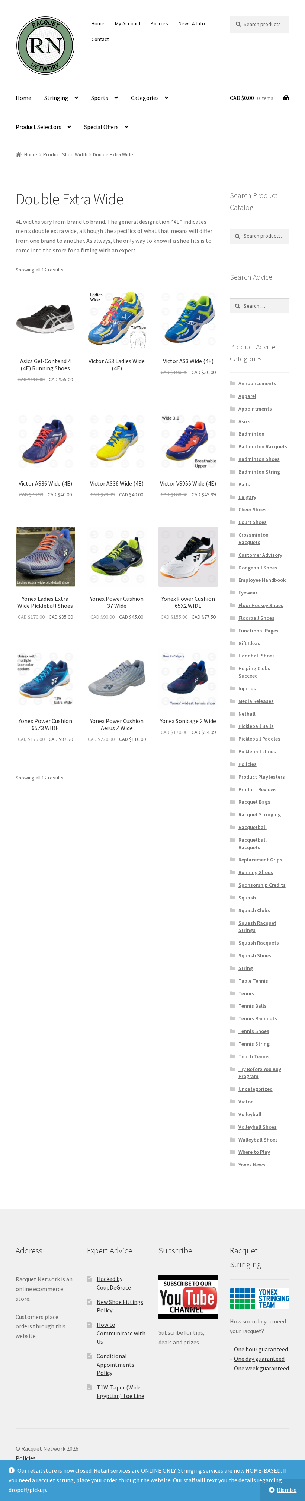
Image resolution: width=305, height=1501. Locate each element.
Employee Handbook (262, 580)
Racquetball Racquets (252, 843)
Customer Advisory (260, 555)
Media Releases (256, 701)
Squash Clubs (254, 910)
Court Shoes (252, 522)
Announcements (257, 383)
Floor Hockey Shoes (260, 605)
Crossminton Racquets (253, 538)
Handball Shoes (256, 655)
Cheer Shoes (252, 509)
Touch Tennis (254, 1056)
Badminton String (259, 471)
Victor (245, 1101)
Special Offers (101, 127)
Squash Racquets (258, 942)
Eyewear (247, 592)
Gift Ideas (249, 643)
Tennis (246, 993)
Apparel (247, 396)
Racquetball (252, 827)
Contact (100, 39)
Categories (145, 97)
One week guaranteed (261, 1368)
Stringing (56, 97)
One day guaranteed (259, 1358)
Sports (99, 97)
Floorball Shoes (256, 618)
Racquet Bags (254, 801)
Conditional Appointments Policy (115, 1364)
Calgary (247, 497)
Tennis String (254, 1043)
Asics (244, 421)
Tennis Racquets (257, 1018)
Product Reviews (257, 789)
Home (98, 23)
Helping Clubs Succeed (254, 672)
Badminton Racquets (263, 446)
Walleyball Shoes (258, 1139)
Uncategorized (255, 1089)
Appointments (255, 408)
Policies (159, 23)
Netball (247, 713)
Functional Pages (258, 630)
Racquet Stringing (259, 814)
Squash (247, 897)
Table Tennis (253, 980)
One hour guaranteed (261, 1349)
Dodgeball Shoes (257, 567)
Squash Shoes (254, 955)
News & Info (192, 23)
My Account (128, 23)
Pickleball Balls (256, 726)
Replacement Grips (260, 859)
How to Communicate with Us (121, 1333)
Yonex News (251, 1164)
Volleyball (249, 1114)
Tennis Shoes (253, 1031)
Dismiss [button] (286, 1490)
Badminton (251, 433)
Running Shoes (255, 872)
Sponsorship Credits (262, 885)
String (245, 968)
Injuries (247, 688)
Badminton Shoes (259, 459)
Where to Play (254, 1152)
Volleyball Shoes (257, 1127)
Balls (244, 484)
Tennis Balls (252, 1005)
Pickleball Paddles (259, 738)
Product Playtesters (261, 776)
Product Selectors (38, 127)
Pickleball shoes (257, 751)
